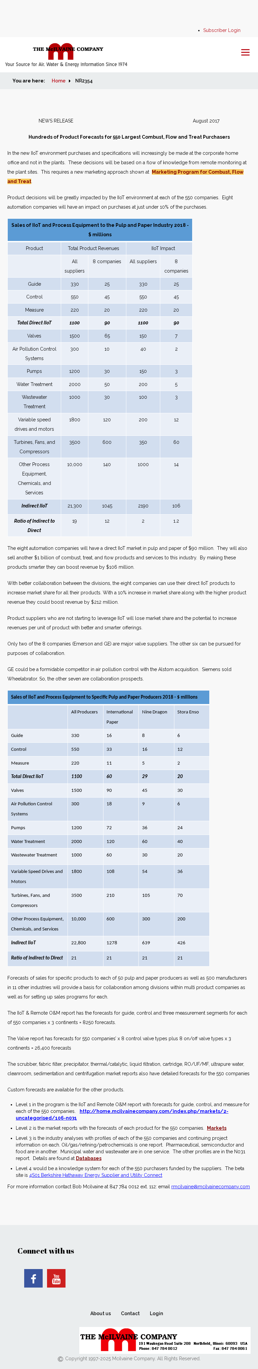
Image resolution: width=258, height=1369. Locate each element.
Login (156, 1313)
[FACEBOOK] (33, 1278)
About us (100, 1313)
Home (59, 80)
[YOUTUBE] (56, 1278)
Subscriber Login (222, 30)
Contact (130, 1313)
